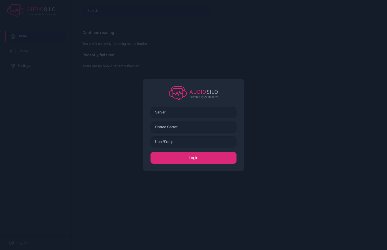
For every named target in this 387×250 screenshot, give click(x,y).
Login (193, 157)
